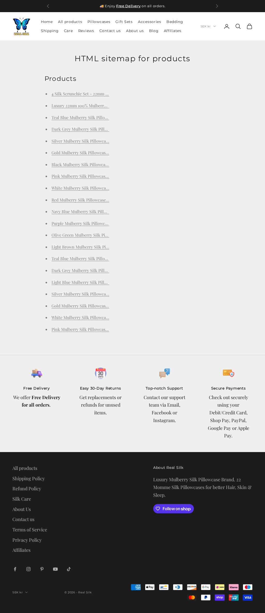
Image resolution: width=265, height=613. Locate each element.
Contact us (110, 30)
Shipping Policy (28, 478)
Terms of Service (29, 529)
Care (68, 30)
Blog (154, 30)
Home (47, 21)
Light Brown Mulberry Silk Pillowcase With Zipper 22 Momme (108, 247)
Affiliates (172, 30)
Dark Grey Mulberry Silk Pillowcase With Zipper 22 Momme (107, 270)
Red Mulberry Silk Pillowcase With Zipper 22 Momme (100, 200)
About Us (21, 509)
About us (135, 30)
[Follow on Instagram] (28, 569)
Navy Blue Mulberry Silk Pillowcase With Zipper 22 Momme (106, 211)
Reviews (86, 30)
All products (70, 21)
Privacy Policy (27, 540)
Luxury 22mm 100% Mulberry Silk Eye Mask (92, 105)
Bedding (174, 21)
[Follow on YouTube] (55, 569)
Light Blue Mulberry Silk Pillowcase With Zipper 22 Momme (106, 282)
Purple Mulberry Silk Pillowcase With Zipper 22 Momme (103, 223)
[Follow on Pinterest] (42, 569)
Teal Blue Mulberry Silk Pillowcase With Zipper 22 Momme (105, 258)
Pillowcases (99, 21)
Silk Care (21, 499)
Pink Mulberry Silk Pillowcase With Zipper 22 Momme (101, 329)
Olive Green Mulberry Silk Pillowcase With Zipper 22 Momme (108, 235)
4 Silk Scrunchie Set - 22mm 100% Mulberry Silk (96, 93)
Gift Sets (123, 21)
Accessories (149, 21)
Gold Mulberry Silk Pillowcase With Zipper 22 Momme (101, 305)
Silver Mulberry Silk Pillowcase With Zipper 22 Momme (102, 294)
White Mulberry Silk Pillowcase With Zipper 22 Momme (102, 317)
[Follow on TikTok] (68, 569)
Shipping (50, 30)
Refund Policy (26, 488)
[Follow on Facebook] (15, 569)
